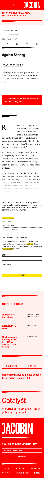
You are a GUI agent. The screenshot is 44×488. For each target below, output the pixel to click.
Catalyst (6, 468)
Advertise (6, 473)
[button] (4, 5)
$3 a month (21, 210)
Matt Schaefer (33, 316)
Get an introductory (12, 13)
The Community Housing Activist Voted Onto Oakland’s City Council (10, 342)
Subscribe (12, 366)
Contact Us (35, 468)
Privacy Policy (22, 473)
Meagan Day (32, 325)
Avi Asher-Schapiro (12, 65)
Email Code (6, 222)
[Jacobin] (32, 5)
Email (4, 255)
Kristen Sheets (33, 314)
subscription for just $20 (14, 16)
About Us (20, 468)
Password (7, 265)
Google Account (8, 225)
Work (17, 39)
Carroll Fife (32, 337)
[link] (14, 5)
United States (13, 35)
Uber (22, 128)
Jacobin (26, 13)
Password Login (8, 218)
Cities (4, 39)
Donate (32, 366)
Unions (10, 39)
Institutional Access (9, 229)
